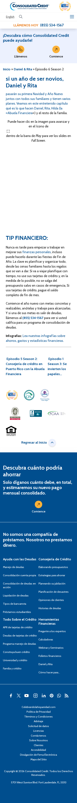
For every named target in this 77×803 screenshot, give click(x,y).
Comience (56, 56)
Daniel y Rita (21, 85)
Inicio (6, 69)
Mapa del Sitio (38, 759)
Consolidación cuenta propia (19, 575)
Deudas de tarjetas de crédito (20, 635)
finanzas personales (36, 252)
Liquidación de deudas (16, 595)
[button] (65, 6)
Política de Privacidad (39, 711)
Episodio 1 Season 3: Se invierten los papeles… (57, 366)
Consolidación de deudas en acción (19, 585)
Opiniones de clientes (51, 600)
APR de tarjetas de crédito (18, 627)
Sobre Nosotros (38, 740)
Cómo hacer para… (49, 672)
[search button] (20, 16)
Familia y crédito (12, 668)
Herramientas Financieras (48, 621)
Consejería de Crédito (54, 559)
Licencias (38, 730)
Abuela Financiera (20, 113)
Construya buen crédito (16, 652)
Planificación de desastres (53, 591)
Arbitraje (38, 721)
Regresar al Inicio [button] (34, 442)
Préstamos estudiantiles (17, 612)
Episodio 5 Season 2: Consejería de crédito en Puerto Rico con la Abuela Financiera (25, 366)
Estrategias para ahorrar (51, 575)
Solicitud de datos (38, 726)
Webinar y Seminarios (51, 647)
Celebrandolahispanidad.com (39, 707)
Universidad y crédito (15, 660)
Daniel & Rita (23, 69)
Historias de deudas (49, 608)
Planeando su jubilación (51, 583)
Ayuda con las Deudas (19, 559)
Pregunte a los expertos (52, 631)
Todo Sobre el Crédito (19, 619)
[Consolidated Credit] (29, 6)
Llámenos (20, 56)
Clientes (38, 745)
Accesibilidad (38, 750)
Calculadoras (45, 639)
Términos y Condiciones (38, 716)
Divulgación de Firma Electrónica (38, 754)
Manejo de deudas (13, 567)
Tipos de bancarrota (14, 603)
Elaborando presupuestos (53, 567)
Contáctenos (38, 735)
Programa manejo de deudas (19, 643)
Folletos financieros (49, 656)
